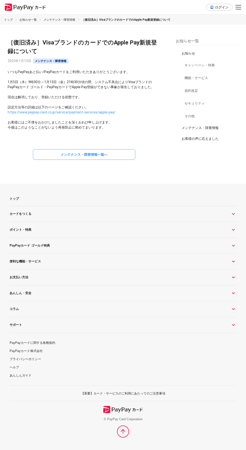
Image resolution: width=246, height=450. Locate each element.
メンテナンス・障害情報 (59, 19)
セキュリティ (194, 103)
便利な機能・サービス (25, 261)
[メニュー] (238, 7)
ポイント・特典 (20, 229)
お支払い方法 (19, 277)
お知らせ (188, 53)
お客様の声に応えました (200, 139)
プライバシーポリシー (25, 359)
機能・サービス (196, 78)
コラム (14, 309)
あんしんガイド (20, 375)
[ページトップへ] (123, 431)
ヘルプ (14, 367)
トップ (8, 19)
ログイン (221, 7)
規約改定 (191, 90)
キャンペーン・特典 (199, 65)
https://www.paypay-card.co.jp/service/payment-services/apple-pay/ (62, 112)
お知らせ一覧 (28, 19)
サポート (16, 325)
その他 (189, 116)
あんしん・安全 (20, 293)
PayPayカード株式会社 (26, 351)
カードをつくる (20, 214)
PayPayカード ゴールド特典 (30, 245)
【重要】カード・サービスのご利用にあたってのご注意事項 (123, 393)
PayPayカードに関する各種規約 (32, 343)
